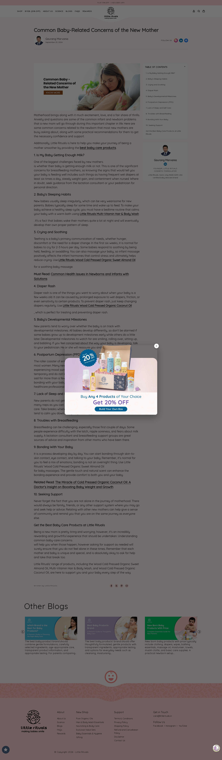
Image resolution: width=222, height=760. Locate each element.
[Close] (156, 346)
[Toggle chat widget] (216, 748)
